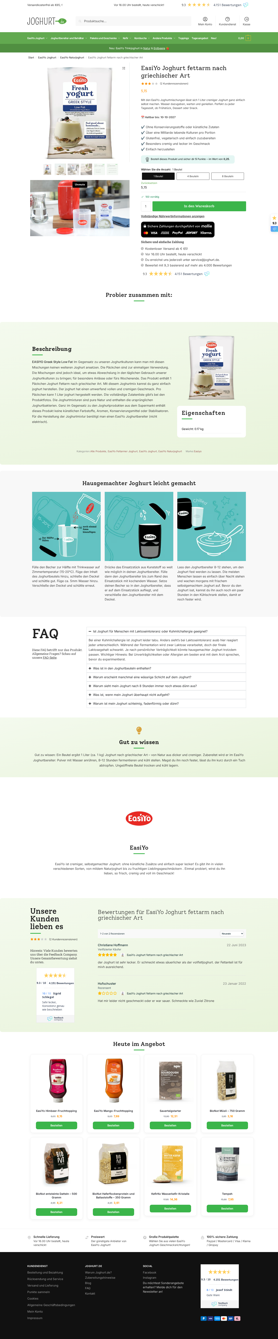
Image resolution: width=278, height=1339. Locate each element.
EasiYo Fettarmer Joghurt (123, 451)
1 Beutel (158, 176)
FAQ (87, 1288)
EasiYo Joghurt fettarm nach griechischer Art (155, 955)
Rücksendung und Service (45, 1279)
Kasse (246, 24)
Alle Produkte (98, 451)
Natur (146, 48)
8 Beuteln (227, 176)
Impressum (34, 1318)
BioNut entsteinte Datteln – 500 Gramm (56, 1195)
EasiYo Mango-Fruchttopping (113, 1110)
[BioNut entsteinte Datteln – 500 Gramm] (56, 1163)
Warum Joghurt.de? (98, 1272)
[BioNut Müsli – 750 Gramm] (227, 1080)
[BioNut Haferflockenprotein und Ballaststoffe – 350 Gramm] (113, 1163)
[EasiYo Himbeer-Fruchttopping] (56, 1080)
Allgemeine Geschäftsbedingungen (51, 1305)
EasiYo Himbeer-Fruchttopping (56, 1110)
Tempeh (227, 1193)
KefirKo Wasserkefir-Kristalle (170, 1193)
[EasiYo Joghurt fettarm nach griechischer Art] (123, 955)
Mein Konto (205, 24)
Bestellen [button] (56, 1125)
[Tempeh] (227, 1163)
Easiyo (198, 451)
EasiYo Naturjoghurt (72, 57)
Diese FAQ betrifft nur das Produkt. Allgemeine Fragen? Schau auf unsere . (57, 653)
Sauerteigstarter (170, 1110)
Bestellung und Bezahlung (45, 1272)
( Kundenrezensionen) (174, 83)
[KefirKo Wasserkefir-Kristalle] (170, 1163)
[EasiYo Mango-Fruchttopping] (113, 1080)
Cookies (32, 1298)
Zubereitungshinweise (100, 1277)
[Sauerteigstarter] (170, 1080)
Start (31, 57)
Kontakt (90, 1293)
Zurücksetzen (149, 182)
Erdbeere (159, 48)
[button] (244, 38)
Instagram (149, 1277)
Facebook (149, 1272)
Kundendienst (227, 24)
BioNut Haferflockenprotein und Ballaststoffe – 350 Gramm (113, 1195)
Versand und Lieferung (42, 1285)
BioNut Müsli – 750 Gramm (227, 1110)
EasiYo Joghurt (47, 57)
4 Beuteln (193, 176)
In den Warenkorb (199, 206)
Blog (88, 1283)
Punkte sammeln (38, 1292)
